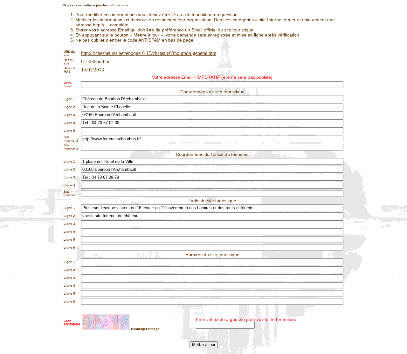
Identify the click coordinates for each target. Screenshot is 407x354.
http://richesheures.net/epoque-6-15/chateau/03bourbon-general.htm (148, 53)
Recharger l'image (145, 329)
